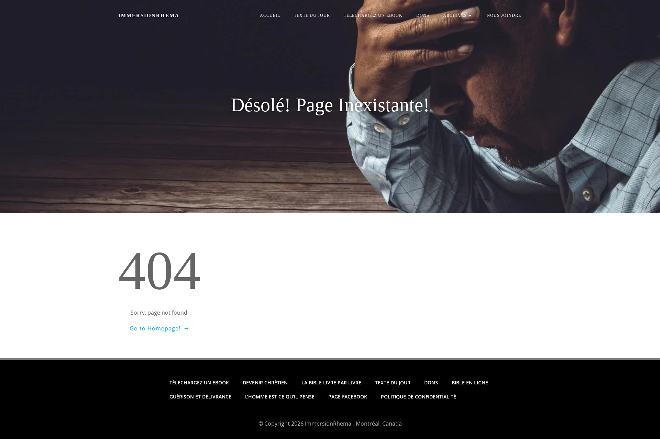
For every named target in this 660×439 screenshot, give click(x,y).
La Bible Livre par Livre (331, 382)
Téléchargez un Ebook (373, 15)
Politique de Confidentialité (418, 396)
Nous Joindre (504, 15)
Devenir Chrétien (265, 382)
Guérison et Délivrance (200, 396)
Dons (422, 15)
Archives (455, 15)
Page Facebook (347, 396)
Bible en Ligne (470, 382)
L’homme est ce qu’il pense (280, 396)
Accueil (270, 15)
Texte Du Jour (312, 15)
